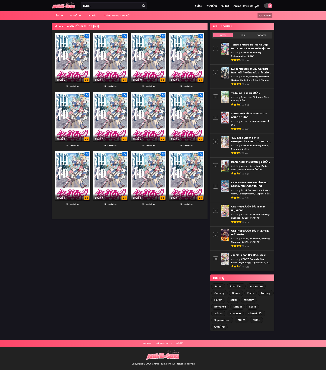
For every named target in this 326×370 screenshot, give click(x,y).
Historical (263, 76)
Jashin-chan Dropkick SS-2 (248, 255)
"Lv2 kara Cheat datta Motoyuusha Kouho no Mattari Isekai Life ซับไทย (250, 139)
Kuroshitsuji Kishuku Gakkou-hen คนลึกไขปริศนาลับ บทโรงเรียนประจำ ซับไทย (251, 70)
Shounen (266, 80)
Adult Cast (236, 286)
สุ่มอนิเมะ (266, 15)
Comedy (254, 259)
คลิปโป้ (179, 343)
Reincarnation (238, 56)
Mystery (235, 80)
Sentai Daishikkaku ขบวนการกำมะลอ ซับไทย (249, 115)
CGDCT (245, 259)
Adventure (246, 52)
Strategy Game (246, 193)
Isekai (265, 145)
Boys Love (246, 97)
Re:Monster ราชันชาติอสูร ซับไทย (250, 162)
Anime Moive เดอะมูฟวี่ (246, 6)
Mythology (245, 80)
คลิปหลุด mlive (164, 343)
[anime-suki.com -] (63, 8)
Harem (218, 300)
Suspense (260, 193)
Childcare (258, 97)
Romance (236, 149)
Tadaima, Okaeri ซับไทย (245, 93)
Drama (236, 293)
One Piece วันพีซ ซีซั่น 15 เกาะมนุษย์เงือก (248, 208)
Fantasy (257, 52)
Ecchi (244, 190)
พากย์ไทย (212, 6)
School (256, 80)
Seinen (218, 313)
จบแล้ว (225, 6)
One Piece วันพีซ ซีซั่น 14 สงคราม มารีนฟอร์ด (250, 232)
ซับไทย (198, 6)
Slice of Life (255, 313)
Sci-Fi (252, 121)
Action (244, 76)
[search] (143, 5)
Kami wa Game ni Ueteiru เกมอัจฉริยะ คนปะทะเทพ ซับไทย (249, 184)
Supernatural (258, 262)
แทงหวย (147, 343)
